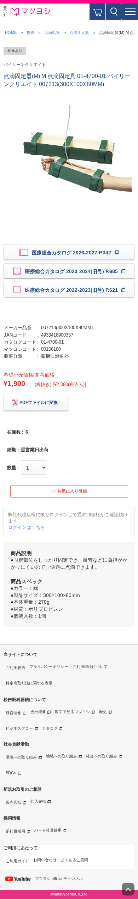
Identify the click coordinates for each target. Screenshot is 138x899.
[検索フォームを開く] (114, 12)
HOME (11, 32)
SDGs (11, 773)
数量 (11, 467)
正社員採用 (15, 831)
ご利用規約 (15, 667)
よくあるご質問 (74, 860)
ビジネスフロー (19, 728)
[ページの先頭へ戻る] (128, 889)
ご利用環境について (90, 666)
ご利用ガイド (17, 861)
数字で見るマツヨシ (72, 712)
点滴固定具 (79, 32)
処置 (30, 32)
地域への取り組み (61, 756)
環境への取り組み (21, 757)
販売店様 (13, 802)
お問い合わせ (45, 860)
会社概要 (38, 712)
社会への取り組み (101, 756)
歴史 (103, 712)
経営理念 (13, 713)
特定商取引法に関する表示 (29, 683)
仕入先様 (38, 801)
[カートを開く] (97, 12)
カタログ (50, 728)
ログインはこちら (26, 527)
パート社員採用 (48, 830)
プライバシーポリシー (48, 666)
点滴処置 (52, 32)
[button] (130, 12)
